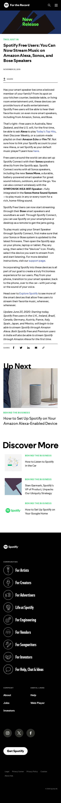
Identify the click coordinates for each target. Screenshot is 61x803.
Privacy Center (18, 771)
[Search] (49, 5)
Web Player (37, 703)
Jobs (6, 703)
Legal (7, 771)
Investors (9, 710)
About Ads (9, 776)
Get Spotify (17, 751)
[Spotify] (16, 5)
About (7, 695)
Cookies (43, 771)
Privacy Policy (32, 771)
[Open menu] (56, 5)
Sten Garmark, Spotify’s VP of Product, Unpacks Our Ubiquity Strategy (39, 489)
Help (33, 695)
